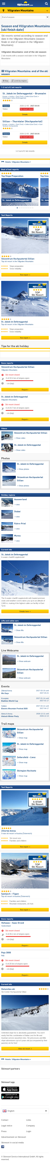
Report (24, 390)
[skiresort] (25, 3)
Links (28, 1120)
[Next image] (47, 191)
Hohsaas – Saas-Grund (12, 923)
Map (6, 81)
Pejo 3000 (6, 953)
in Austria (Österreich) (23, 833)
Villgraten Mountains (9, 370)
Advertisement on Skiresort (13, 1137)
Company (30, 1126)
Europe (5, 96)
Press (4, 1131)
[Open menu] (3, 3)
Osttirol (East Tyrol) (31, 96)
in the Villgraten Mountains (23, 261)
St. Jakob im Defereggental (14, 397)
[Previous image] (3, 191)
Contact (4, 1120)
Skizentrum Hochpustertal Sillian (17, 367)
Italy (2, 955)
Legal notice (6, 1126)
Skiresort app (8, 1082)
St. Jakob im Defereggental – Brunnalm (24, 94)
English (11, 1111)
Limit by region (20, 81)
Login (28, 1131)
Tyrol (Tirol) (19, 96)
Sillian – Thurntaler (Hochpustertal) (22, 121)
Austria (11, 96)
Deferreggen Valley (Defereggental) (14, 98)
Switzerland (6, 926)
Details (25, 114)
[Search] (46, 3)
